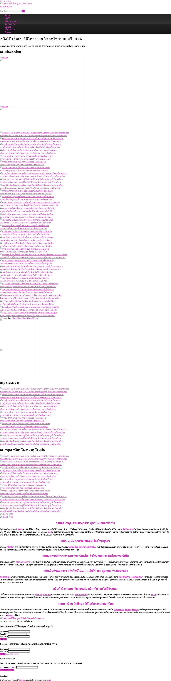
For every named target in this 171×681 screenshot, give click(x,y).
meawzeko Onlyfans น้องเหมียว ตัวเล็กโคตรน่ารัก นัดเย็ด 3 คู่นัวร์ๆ (26, 263)
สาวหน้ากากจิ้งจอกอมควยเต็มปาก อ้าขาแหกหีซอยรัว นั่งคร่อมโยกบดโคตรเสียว (32, 176)
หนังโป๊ (153, 595)
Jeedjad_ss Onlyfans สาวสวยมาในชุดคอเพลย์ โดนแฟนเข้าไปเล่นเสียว (27, 316)
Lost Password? (12, 654)
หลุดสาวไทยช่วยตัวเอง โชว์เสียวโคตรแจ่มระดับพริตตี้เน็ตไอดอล (26, 292)
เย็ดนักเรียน (91, 547)
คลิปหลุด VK (10, 29)
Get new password (7, 670)
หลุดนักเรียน (73, 547)
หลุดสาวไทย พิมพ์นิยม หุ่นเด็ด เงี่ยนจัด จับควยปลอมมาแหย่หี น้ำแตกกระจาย (30, 269)
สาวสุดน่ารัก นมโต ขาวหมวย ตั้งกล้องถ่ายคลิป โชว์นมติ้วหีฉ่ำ (25, 234)
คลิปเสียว (10, 547)
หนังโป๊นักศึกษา (125, 577)
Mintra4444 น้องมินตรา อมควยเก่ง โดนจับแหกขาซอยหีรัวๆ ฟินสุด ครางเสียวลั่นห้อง (33, 136)
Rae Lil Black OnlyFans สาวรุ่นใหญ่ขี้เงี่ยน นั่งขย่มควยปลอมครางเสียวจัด (29, 205)
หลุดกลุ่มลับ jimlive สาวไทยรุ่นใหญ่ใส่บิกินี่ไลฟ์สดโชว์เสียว (23, 281)
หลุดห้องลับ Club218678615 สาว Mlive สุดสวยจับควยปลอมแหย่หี (25, 223)
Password (4, 636)
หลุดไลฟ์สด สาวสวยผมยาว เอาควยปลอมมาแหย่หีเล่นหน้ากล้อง (25, 217)
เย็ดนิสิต (128, 610)
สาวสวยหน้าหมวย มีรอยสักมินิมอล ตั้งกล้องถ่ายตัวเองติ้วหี (23, 252)
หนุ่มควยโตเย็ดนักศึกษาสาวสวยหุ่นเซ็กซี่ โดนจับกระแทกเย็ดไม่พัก (26, 211)
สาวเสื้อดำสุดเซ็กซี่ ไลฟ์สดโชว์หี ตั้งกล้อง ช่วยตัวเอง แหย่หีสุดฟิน (26, 246)
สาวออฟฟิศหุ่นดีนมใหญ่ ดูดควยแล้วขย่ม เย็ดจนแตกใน (22, 165)
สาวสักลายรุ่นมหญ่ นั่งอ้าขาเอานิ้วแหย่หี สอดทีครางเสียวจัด (24, 171)
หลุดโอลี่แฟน (45, 595)
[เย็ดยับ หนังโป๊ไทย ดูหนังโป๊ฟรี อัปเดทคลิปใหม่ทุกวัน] (17, 6)
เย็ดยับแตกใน (10, 24)
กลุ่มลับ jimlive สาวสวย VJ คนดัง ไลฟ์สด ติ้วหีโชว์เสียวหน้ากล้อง (25, 275)
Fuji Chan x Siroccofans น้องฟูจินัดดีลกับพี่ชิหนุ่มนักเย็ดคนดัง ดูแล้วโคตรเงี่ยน (30, 182)
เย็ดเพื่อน (135, 610)
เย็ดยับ (7, 15)
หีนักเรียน (83, 547)
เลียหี (124, 529)
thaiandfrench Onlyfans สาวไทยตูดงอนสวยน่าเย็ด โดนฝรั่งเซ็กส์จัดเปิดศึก (28, 310)
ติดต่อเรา (8, 32)
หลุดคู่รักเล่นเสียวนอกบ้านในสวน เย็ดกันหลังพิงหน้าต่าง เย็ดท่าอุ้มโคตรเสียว (30, 188)
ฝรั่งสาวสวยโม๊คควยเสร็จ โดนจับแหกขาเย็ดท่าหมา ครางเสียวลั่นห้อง (28, 153)
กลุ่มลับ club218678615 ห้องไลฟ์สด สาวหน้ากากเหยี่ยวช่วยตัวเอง (25, 240)
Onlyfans (8, 27)
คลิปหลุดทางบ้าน (12, 21)
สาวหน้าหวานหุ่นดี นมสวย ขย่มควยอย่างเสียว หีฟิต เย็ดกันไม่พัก (26, 194)
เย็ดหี (50, 532)
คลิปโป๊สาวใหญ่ (81, 595)
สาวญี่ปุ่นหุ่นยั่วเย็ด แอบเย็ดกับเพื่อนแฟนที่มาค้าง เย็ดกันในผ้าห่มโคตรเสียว (30, 147)
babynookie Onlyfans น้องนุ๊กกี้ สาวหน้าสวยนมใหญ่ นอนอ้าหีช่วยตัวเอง (28, 287)
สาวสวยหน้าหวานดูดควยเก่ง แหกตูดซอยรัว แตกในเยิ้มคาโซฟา (25, 159)
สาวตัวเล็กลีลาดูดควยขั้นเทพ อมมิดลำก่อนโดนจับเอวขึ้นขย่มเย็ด (26, 200)
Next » (35, 318)
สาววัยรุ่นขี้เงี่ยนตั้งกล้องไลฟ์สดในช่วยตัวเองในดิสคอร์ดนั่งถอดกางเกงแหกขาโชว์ (32, 258)
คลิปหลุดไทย (5, 577)
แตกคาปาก (28, 562)
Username (4, 632)
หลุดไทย (130, 529)
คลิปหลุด (19, 562)
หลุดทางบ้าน (119, 610)
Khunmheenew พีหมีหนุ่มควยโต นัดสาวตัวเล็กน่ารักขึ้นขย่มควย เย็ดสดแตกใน (31, 141)
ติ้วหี (38, 595)
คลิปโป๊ (7, 18)
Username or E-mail (8, 667)
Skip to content (5, 1)
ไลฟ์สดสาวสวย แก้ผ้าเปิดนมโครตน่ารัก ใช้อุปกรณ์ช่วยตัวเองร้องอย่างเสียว (30, 298)
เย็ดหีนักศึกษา (137, 577)
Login (3, 654)
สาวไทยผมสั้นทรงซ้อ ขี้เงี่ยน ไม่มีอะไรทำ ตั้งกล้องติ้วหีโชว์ (23, 229)
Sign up (3, 639)
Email (2, 634)
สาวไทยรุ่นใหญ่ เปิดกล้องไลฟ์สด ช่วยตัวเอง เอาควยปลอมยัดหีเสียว (27, 304)
